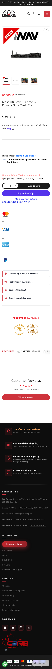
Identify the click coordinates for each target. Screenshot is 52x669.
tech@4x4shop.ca (38, 525)
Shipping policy (9, 605)
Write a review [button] (26, 397)
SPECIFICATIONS (30, 351)
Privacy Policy (8, 595)
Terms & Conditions (25, 156)
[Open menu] (47, 14)
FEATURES (8, 351)
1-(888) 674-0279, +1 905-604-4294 (33, 508)
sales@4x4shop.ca (23, 513)
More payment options (26, 199)
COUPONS (7, 560)
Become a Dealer (14, 544)
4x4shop (20, 666)
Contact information (11, 610)
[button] (8, 94)
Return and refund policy (13, 591)
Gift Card (6, 565)
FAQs (4, 555)
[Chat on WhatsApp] (5, 664)
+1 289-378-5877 (38, 519)
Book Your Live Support (12, 569)
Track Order (7, 550)
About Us (6, 586)
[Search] (29, 14)
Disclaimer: (18, 156)
